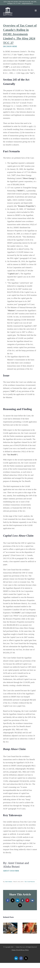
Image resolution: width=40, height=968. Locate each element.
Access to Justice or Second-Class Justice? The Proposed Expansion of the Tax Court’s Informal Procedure (10, 928)
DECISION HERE (10, 46)
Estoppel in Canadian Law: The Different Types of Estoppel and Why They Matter (30, 928)
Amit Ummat (8, 881)
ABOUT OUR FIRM (11, 871)
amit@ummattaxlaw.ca (27, 3)
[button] (4, 928)
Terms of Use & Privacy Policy (20, 950)
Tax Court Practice (30, 881)
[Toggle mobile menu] (36, 10)
